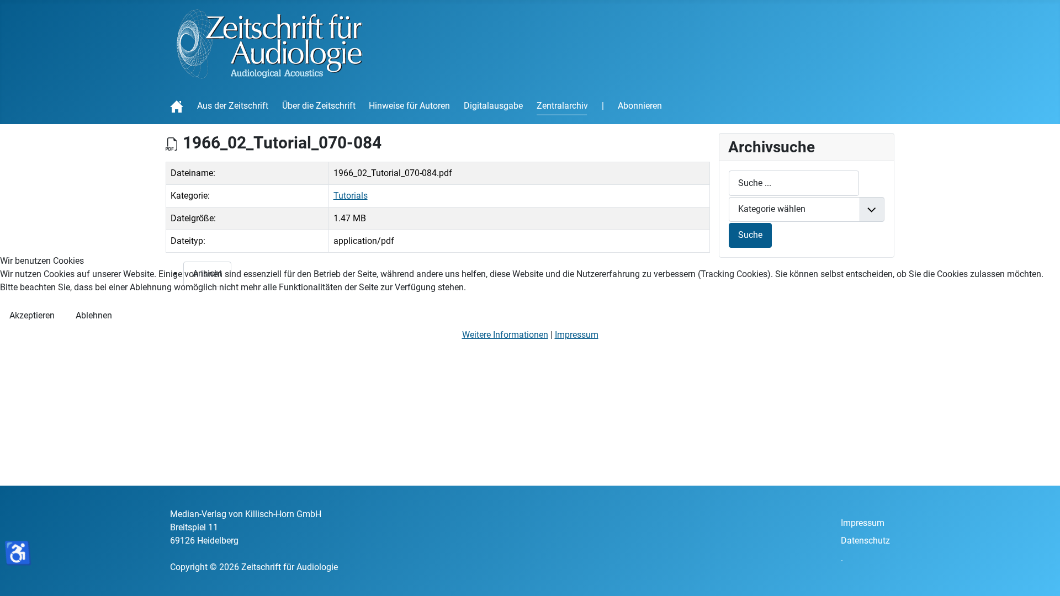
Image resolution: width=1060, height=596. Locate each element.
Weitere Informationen (505, 334)
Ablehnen (94, 315)
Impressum (576, 334)
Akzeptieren (32, 315)
